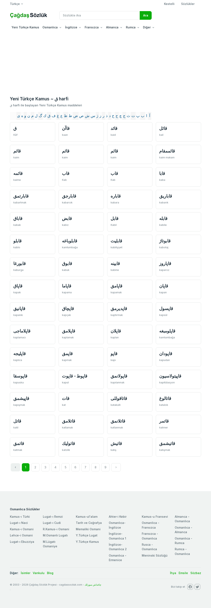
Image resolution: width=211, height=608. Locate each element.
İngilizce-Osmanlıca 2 (118, 547)
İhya (173, 573)
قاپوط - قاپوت (74, 375)
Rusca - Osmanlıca (149, 547)
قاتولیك (68, 443)
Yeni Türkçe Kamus (25, 27)
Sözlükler (188, 4)
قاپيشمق (21, 398)
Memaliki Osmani (88, 529)
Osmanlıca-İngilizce (117, 525)
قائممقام (167, 150)
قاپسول (166, 308)
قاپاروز (165, 263)
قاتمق (18, 443)
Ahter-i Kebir (118, 516)
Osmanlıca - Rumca (183, 541)
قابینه (115, 263)
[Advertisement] (105, 62)
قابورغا (19, 263)
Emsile (183, 573)
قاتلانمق (118, 421)
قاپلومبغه (167, 330)
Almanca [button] (112, 27)
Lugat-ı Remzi (53, 516)
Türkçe (15, 4)
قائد (114, 128)
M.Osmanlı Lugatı (55, 535)
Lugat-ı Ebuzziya (22, 541)
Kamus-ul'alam (86, 516)
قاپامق (116, 285)
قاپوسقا (20, 375)
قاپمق (67, 353)
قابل (114, 218)
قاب (65, 173)
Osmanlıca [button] (50, 27)
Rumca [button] (131, 27)
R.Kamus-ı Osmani (56, 529)
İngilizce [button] (71, 27)
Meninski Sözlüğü (155, 555)
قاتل (17, 421)
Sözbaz (195, 573)
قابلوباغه (69, 240)
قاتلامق (68, 421)
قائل (163, 128)
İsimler (25, 573)
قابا (162, 173)
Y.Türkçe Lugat (86, 535)
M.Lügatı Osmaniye (50, 544)
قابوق (67, 263)
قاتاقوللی (119, 398)
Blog (50, 573)
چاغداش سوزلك (93, 584)
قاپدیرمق (119, 308)
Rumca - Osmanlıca (182, 551)
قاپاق (17, 285)
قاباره (116, 195)
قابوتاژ (165, 240)
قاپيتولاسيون (170, 375)
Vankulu (39, 573)
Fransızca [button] (92, 27)
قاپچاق (68, 308)
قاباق (17, 218)
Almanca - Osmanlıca (182, 519)
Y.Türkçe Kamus (87, 541)
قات (65, 398)
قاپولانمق (119, 375)
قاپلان (116, 330)
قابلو (17, 240)
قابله (163, 218)
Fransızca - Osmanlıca (150, 536)
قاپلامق (68, 330)
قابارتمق (21, 195)
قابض (67, 218)
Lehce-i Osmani (21, 535)
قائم (17, 150)
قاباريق (165, 195)
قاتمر (164, 421)
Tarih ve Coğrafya (89, 522)
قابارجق (69, 195)
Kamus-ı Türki (20, 516)
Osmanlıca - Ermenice (117, 558)
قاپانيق (19, 308)
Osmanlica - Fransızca (150, 525)
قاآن (66, 128)
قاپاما (66, 285)
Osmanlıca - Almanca (183, 530)
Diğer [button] (147, 27)
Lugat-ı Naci (19, 522)
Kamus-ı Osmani (22, 529)
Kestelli (169, 4)
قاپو (114, 353)
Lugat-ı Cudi (52, 522)
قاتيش (116, 443)
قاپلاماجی (21, 330)
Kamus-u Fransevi (155, 516)
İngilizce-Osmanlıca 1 (117, 536)
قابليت (116, 240)
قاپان (163, 285)
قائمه (18, 173)
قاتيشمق (167, 443)
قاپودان (165, 353)
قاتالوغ (165, 398)
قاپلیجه (19, 353)
